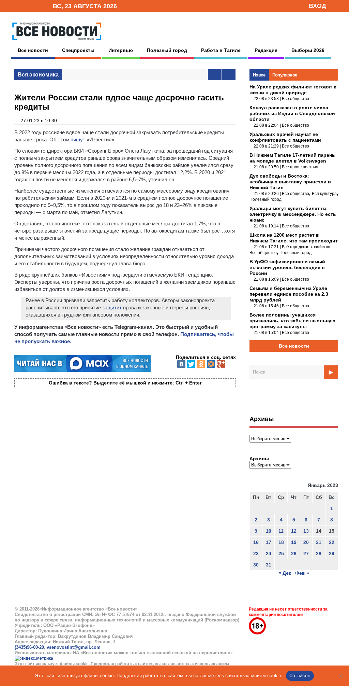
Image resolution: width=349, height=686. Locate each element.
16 (256, 542)
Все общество (295, 98)
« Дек (284, 573)
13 (306, 531)
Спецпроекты (78, 50)
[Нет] (340, 675)
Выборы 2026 (307, 50)
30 (256, 565)
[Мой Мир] (211, 364)
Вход (317, 5)
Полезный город (167, 50)
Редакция (266, 50)
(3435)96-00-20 (29, 647)
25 (281, 553)
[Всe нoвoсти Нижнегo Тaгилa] (57, 41)
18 (281, 542)
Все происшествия (300, 167)
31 (268, 565)
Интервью (120, 50)
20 (306, 542)
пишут (78, 139)
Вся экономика (38, 75)
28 (318, 553)
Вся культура (324, 193)
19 (294, 542)
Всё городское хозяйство (306, 246)
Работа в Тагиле (221, 50)
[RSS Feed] (25, 6)
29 (331, 553)
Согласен (299, 675)
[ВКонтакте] (181, 364)
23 (256, 553)
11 (281, 531)
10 (268, 531)
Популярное (284, 75)
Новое (259, 75)
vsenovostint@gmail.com (74, 647)
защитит (112, 307)
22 (331, 542)
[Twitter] (191, 364)
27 (306, 553)
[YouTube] (36, 6)
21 (318, 542)
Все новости (33, 50)
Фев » (302, 573)
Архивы (259, 458)
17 (268, 542)
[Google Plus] (221, 364)
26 (294, 553)
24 (268, 553)
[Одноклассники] (201, 364)
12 (294, 531)
